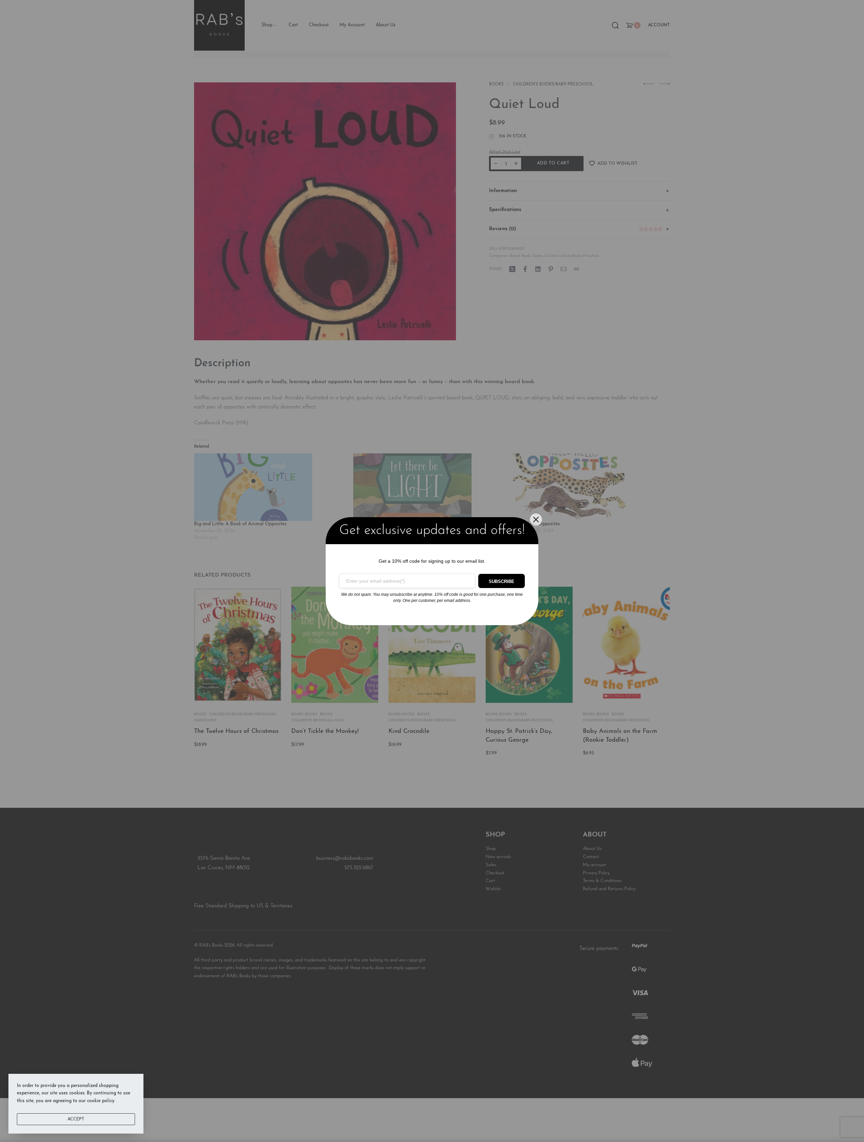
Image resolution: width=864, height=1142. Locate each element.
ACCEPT (76, 1119)
